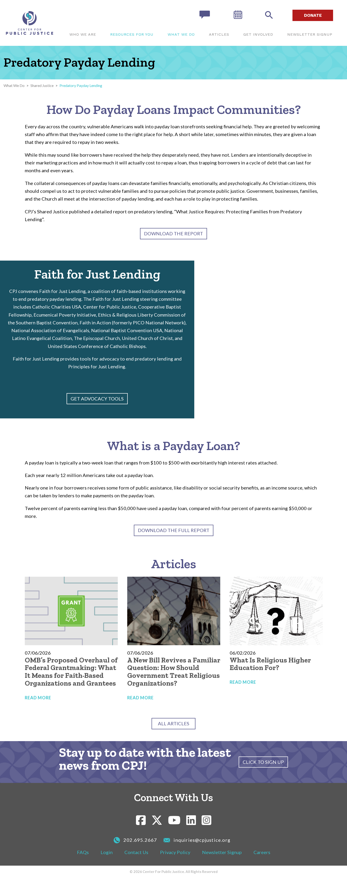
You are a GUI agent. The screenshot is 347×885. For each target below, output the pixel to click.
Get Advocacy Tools (97, 398)
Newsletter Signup (309, 34)
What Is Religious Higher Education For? (270, 664)
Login (107, 852)
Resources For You (131, 34)
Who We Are (82, 34)
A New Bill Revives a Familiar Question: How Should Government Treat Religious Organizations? (173, 672)
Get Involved (258, 34)
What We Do (181, 34)
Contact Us (136, 852)
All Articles (173, 723)
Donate (313, 15)
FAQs (83, 852)
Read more (38, 697)
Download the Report (173, 233)
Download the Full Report (173, 530)
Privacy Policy (175, 852)
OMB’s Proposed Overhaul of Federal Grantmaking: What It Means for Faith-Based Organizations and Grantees (71, 672)
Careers (262, 852)
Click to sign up (263, 762)
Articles (219, 34)
